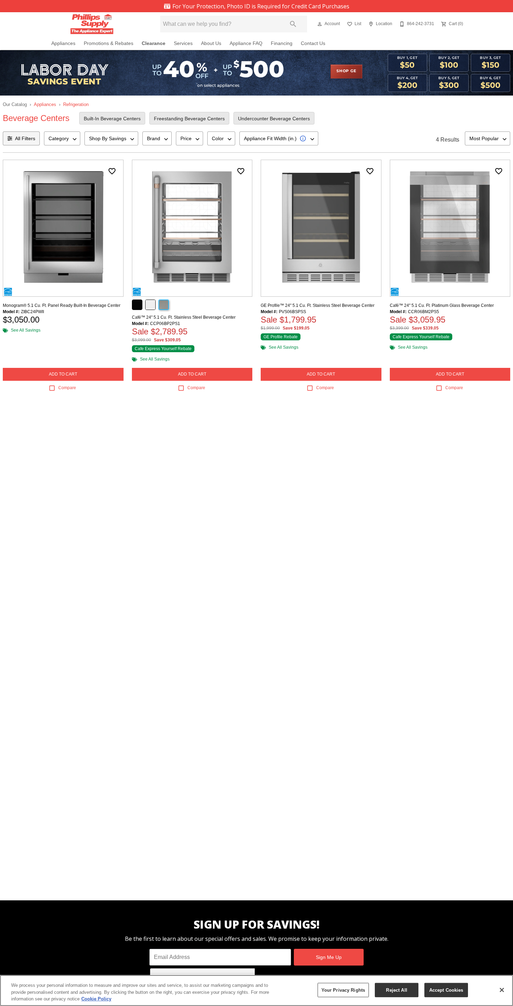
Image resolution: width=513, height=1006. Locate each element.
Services (183, 43)
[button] (319, 24)
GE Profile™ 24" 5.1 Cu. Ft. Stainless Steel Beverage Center (317, 305)
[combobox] (62, 138)
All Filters (25, 138)
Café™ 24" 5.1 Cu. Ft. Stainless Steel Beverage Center (184, 317)
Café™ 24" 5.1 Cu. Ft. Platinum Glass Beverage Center (442, 305)
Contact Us (313, 43)
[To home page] (95, 24)
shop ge (346, 71)
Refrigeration (76, 104)
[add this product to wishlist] (112, 171)
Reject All (396, 989)
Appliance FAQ (246, 43)
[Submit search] (293, 24)
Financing (281, 43)
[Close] (502, 990)
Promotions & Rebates (108, 43)
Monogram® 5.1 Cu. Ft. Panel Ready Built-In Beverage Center (61, 305)
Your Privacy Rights (343, 989)
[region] (256, 990)
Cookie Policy (96, 998)
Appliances (63, 43)
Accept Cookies (446, 989)
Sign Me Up (329, 957)
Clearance (153, 43)
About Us (211, 43)
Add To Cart (63, 374)
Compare (67, 387)
